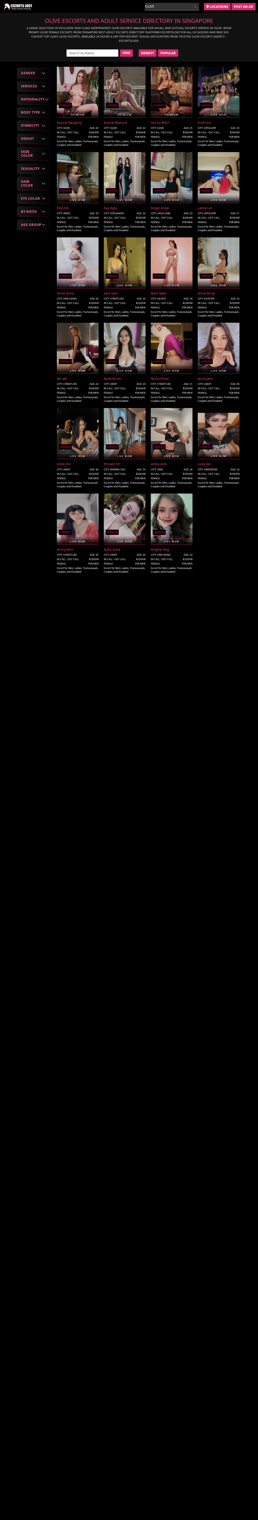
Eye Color (30, 198)
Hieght (27, 138)
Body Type (30, 112)
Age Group (31, 224)
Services (29, 86)
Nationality (33, 99)
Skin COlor (27, 153)
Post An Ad (243, 6)
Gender (28, 73)
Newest (147, 53)
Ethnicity (30, 125)
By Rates (29, 211)
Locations (218, 6)
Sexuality (30, 168)
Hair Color (27, 183)
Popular (168, 53)
